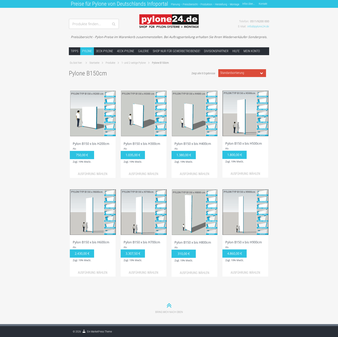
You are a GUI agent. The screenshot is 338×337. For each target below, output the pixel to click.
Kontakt (263, 3)
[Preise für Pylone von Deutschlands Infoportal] (169, 19)
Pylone (87, 51)
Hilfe (236, 51)
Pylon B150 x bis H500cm (243, 152)
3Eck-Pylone (104, 51)
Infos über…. (248, 3)
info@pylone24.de (258, 26)
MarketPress (97, 331)
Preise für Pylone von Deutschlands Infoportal (119, 4)
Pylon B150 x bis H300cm (142, 152)
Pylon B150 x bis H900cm (243, 251)
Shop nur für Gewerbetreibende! (176, 51)
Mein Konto (252, 51)
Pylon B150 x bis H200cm (91, 152)
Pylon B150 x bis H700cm (142, 251)
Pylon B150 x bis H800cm (192, 251)
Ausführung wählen (92, 174)
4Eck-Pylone (125, 51)
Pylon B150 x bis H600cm (91, 251)
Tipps (74, 51)
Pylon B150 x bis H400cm (192, 152)
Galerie (143, 51)
